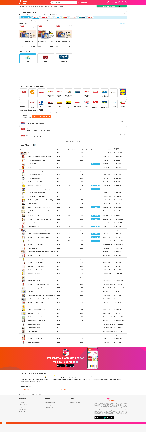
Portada (22, 6)
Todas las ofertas (26, 9)
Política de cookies (75, 423)
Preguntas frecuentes (24, 401)
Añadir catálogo (22, 411)
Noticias (21, 413)
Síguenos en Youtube (49, 405)
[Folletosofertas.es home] (24, 2)
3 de (23, 23)
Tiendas (47, 6)
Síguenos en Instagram (50, 404)
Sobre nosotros (22, 409)
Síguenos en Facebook (50, 402)
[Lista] (125, 2)
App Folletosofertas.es (24, 407)
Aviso (47, 423)
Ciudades (61, 6)
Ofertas (41, 6)
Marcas (21, 406)
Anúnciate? (21, 402)
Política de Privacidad (65, 423)
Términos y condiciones (54, 423)
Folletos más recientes (32, 6)
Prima (32, 9)
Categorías (54, 6)
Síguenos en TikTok (49, 407)
